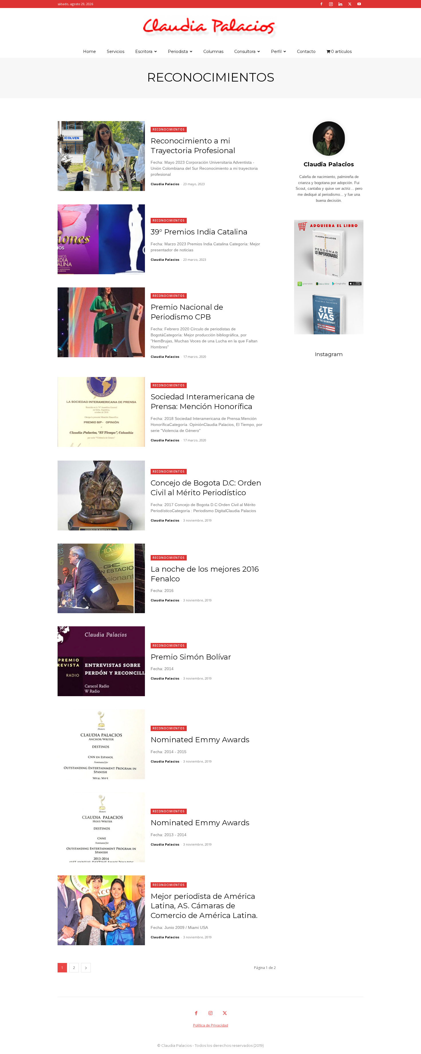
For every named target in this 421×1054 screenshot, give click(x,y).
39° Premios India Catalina (199, 231)
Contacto (306, 51)
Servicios (115, 51)
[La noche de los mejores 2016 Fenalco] (101, 578)
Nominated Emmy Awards (200, 739)
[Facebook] (321, 4)
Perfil (276, 51)
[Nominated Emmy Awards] (101, 744)
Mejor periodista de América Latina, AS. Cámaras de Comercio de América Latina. (204, 906)
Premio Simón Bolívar (191, 657)
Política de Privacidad (210, 1025)
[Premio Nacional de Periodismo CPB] (101, 322)
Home (89, 51)
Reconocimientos (169, 129)
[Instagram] (330, 4)
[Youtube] (359, 4)
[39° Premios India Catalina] (101, 239)
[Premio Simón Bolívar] (101, 661)
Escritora (143, 51)
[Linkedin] (340, 4)
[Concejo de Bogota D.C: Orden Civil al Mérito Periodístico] (101, 495)
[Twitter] (349, 4)
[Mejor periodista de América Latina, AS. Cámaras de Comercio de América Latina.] (101, 910)
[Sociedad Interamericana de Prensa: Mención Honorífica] (101, 412)
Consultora (244, 51)
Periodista (178, 51)
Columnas (213, 51)
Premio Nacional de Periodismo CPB (187, 312)
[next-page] (86, 967)
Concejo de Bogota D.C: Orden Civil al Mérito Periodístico (206, 487)
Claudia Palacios (165, 184)
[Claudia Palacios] (210, 26)
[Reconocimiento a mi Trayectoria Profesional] (101, 156)
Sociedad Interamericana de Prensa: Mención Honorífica (203, 401)
